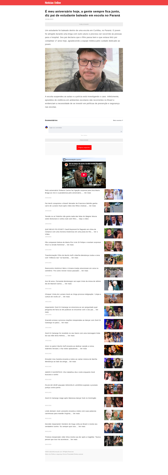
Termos (65, 454)
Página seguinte (84, 147)
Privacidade (70, 454)
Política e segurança (56, 454)
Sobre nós (48, 454)
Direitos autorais (78, 454)
